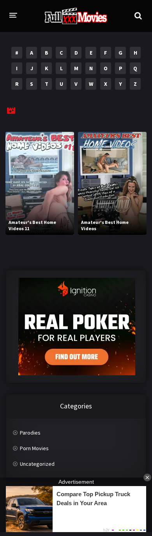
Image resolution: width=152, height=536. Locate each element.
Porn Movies (34, 448)
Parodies (30, 432)
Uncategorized (37, 463)
